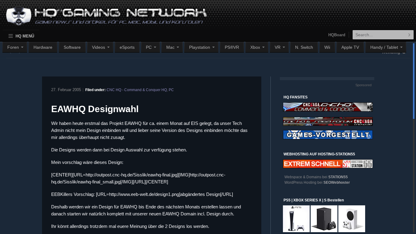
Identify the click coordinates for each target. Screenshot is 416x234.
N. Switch (304, 47)
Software (72, 47)
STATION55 (338, 177)
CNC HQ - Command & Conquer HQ (137, 90)
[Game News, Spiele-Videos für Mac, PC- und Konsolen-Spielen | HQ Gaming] (101, 18)
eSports (127, 47)
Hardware (42, 47)
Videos (98, 47)
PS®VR (232, 47)
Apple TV (350, 47)
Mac (170, 47)
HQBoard (336, 35)
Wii (327, 47)
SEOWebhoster (336, 182)
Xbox (255, 47)
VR (277, 47)
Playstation (199, 47)
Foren (13, 47)
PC (149, 47)
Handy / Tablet (384, 47)
